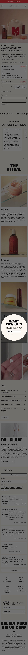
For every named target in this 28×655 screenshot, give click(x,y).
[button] (14, 334)
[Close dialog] (26, 313)
